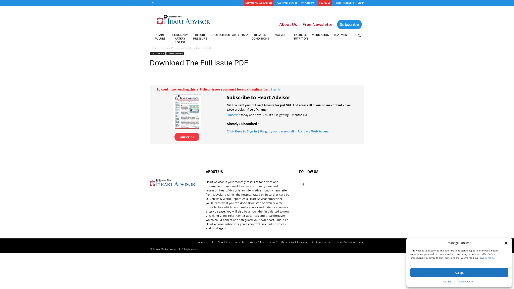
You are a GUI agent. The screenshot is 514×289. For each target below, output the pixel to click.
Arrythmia (240, 35)
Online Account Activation (350, 242)
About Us (203, 242)
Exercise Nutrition (300, 36)
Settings (447, 281)
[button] (506, 243)
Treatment (340, 35)
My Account (307, 2)
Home (153, 48)
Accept (459, 273)
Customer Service (287, 2)
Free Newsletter (221, 242)
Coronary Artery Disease (180, 37)
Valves (280, 35)
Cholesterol (220, 35)
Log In (361, 2)
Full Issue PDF (168, 48)
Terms (447, 257)
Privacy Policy (486, 257)
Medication (320, 35)
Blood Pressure (200, 36)
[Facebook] (153, 3)
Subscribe (349, 24)
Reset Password (345, 2)
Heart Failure (159, 36)
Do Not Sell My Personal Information (288, 242)
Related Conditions (260, 36)
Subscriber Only (175, 53)
